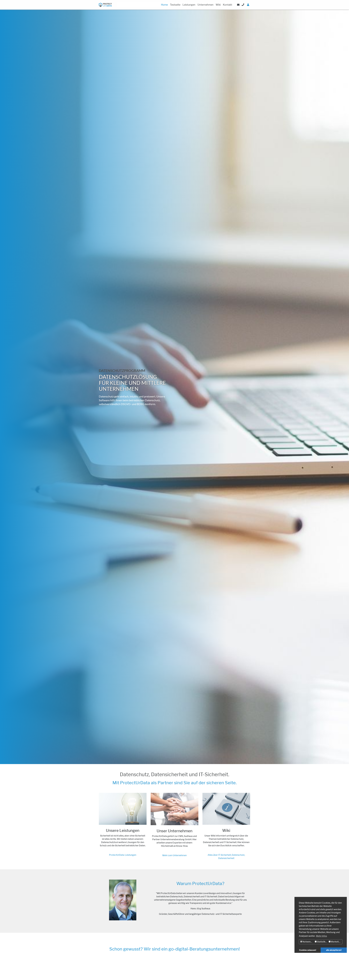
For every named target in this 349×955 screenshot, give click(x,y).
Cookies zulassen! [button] (307, 950)
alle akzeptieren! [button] (334, 950)
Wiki (218, 4)
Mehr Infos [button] (321, 936)
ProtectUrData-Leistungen (122, 855)
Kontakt (227, 4)
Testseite (175, 4)
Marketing (335, 941)
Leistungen (189, 4)
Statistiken (322, 941)
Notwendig (308, 941)
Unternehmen (205, 4)
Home (164, 4)
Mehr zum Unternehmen (174, 855)
